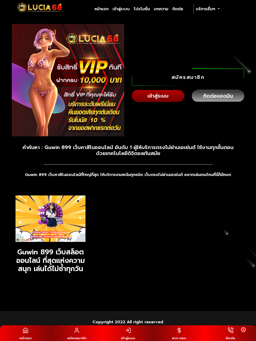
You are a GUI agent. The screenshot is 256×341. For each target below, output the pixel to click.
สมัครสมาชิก (188, 77)
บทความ (161, 9)
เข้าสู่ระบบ (121, 9)
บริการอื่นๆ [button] (206, 9)
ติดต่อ (177, 9)
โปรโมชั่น (142, 9)
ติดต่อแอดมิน (218, 96)
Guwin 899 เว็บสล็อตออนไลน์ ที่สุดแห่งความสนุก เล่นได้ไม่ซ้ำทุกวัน (50, 260)
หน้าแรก (102, 9)
